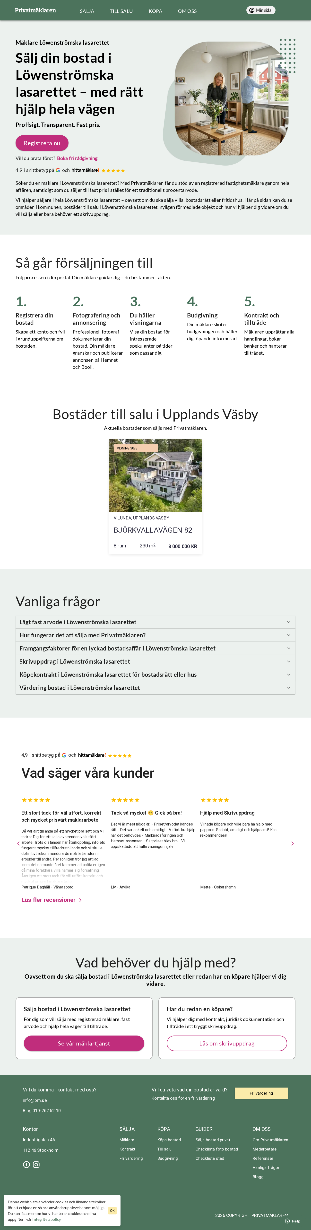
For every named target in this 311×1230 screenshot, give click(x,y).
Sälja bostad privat (213, 1140)
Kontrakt (127, 1149)
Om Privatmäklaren (270, 1140)
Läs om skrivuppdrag (226, 1043)
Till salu (164, 1149)
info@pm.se (35, 1100)
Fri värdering (131, 1158)
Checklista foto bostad (217, 1149)
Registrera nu (42, 142)
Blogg (258, 1177)
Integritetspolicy (46, 1219)
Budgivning (167, 1158)
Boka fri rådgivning (77, 158)
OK (112, 1210)
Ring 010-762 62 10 (42, 1110)
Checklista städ (210, 1158)
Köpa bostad (169, 1140)
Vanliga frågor (266, 1167)
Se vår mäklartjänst (84, 1043)
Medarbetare (264, 1149)
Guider (204, 1129)
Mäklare (127, 1140)
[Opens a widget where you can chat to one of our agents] (292, 1221)
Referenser (263, 1158)
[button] (155, 622)
